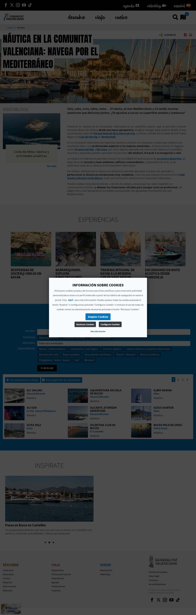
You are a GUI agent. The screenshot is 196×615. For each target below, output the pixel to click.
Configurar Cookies (110, 324)
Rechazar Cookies (85, 324)
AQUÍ (70, 300)
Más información (98, 331)
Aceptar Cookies (98, 316)
